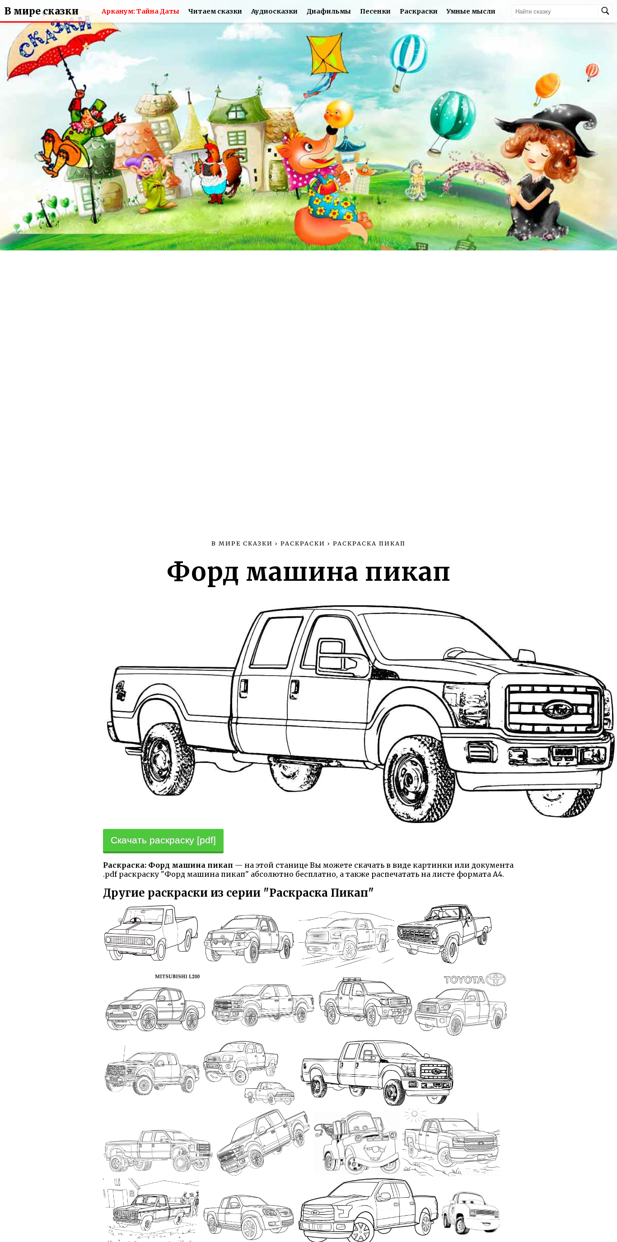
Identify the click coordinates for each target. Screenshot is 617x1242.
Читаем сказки (215, 11)
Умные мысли (471, 11)
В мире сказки (42, 11)
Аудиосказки (274, 11)
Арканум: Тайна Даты (140, 11)
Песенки (375, 11)
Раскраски (419, 11)
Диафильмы (329, 11)
